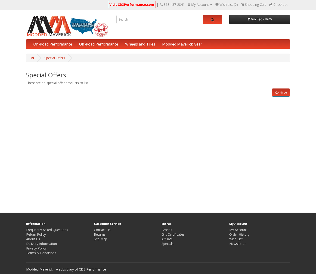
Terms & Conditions (41, 253)
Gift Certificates (173, 234)
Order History (239, 234)
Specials (167, 243)
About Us (33, 239)
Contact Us (102, 230)
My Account (238, 230)
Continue (281, 92)
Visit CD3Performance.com (131, 4)
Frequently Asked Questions (47, 230)
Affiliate (167, 239)
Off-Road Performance (98, 44)
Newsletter (237, 243)
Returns (99, 234)
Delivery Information (41, 243)
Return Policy (36, 234)
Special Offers (54, 58)
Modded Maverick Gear (182, 44)
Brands (166, 230)
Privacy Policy (36, 248)
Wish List (236, 239)
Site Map (100, 239)
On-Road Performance (52, 44)
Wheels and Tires (140, 44)
